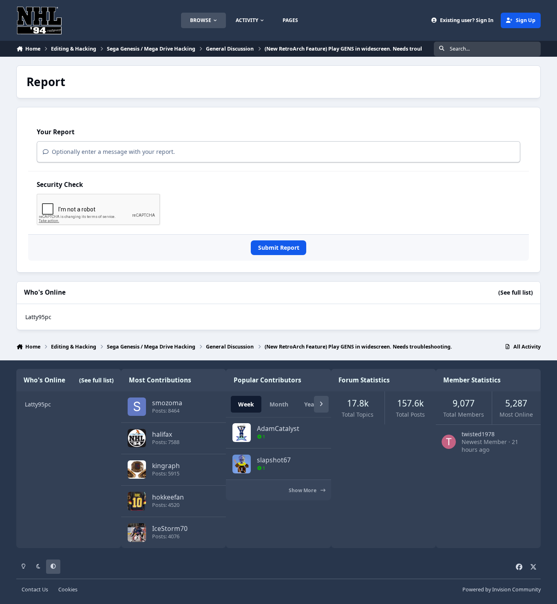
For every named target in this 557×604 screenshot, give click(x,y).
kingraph (166, 465)
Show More (303, 490)
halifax (162, 434)
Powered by (501, 589)
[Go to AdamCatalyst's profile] (241, 432)
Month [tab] (279, 404)
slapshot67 (274, 459)
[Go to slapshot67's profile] (241, 464)
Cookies (67, 589)
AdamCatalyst (278, 428)
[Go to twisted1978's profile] (449, 442)
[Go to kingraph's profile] (137, 469)
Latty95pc (38, 317)
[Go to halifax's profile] (137, 438)
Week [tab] (246, 404)
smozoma (167, 402)
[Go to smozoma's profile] (137, 406)
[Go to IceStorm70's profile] (137, 532)
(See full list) (515, 292)
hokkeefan (168, 497)
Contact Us (35, 589)
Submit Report (278, 247)
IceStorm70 (170, 528)
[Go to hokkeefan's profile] (137, 501)
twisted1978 (478, 434)
